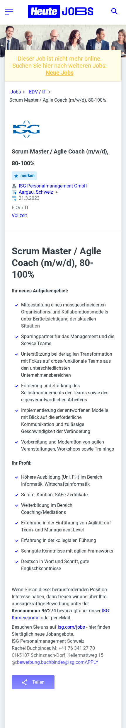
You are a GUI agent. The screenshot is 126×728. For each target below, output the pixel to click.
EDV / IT (37, 92)
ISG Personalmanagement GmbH (53, 186)
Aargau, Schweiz (36, 192)
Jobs (16, 92)
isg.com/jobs (71, 627)
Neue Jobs (60, 72)
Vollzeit (19, 215)
